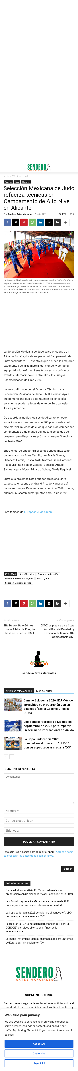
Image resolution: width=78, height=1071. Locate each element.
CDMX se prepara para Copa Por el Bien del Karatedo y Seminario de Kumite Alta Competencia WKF (57, 631)
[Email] (49, 222)
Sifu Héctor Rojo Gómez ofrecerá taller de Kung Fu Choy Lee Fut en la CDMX (19, 629)
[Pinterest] (24, 222)
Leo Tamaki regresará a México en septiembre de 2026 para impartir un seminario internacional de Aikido (49, 726)
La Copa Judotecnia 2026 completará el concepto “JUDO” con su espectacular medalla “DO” (47, 743)
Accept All (39, 1043)
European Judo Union (38, 512)
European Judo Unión (48, 574)
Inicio (6, 176)
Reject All (39, 1063)
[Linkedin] (40, 222)
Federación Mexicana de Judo (19, 578)
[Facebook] (7, 222)
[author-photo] (39, 667)
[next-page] (11, 756)
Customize (39, 1053)
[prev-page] (6, 756)
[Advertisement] (39, 41)
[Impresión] (57, 222)
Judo (27, 176)
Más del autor (44, 691)
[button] (6, 167)
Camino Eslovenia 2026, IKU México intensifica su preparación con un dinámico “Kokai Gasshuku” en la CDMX (40, 892)
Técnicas (16, 176)
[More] (66, 222)
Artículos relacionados (19, 691)
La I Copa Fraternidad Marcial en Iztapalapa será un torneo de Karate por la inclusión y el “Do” (39, 940)
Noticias (26, 182)
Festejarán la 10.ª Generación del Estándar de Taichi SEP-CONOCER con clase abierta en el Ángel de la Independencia (39, 927)
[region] (39, 1040)
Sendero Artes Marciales (20, 214)
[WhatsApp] (32, 222)
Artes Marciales (27, 574)
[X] (15, 222)
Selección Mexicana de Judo (18, 582)
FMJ (38, 578)
